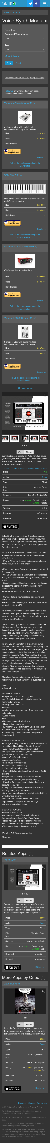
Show (9, 63)
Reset (18, 63)
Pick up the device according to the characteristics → (25, 164)
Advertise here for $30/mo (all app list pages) (25, 77)
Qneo (44, 477)
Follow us (9, 90)
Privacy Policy (36, 1107)
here (4, 1119)
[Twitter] (30, 3)
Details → (41, 157)
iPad (20, 452)
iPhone (29, 452)
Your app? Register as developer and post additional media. (25, 468)
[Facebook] (36, 3)
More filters (11, 56)
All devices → (25, 388)
